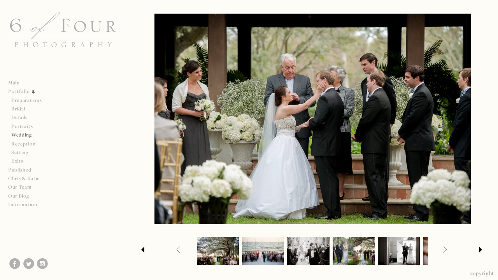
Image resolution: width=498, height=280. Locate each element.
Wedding (21, 134)
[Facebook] (15, 263)
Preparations (26, 100)
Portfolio (19, 91)
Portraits (22, 126)
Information (23, 204)
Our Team (20, 187)
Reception (23, 143)
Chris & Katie (24, 178)
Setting (19, 152)
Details (19, 117)
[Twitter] (29, 263)
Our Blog (18, 195)
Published (20, 169)
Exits (17, 161)
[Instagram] (42, 263)
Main (14, 82)
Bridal (18, 108)
